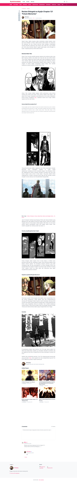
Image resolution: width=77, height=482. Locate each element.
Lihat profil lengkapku (15, 473)
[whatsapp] (19, 18)
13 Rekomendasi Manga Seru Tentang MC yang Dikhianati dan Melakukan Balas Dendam (47, 383)
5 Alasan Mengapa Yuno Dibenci (28, 382)
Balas (26, 457)
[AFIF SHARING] (15, 1)
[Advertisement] (38, 122)
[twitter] (19, 16)
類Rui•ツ (26, 442)
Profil (24, 1)
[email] (19, 20)
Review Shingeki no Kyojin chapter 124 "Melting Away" (30, 400)
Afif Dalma (29, 451)
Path (35, 97)
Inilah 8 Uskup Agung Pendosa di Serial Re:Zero (47, 400)
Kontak (27, 1)
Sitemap (32, 1)
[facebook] (19, 14)
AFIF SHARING (41, 479)
